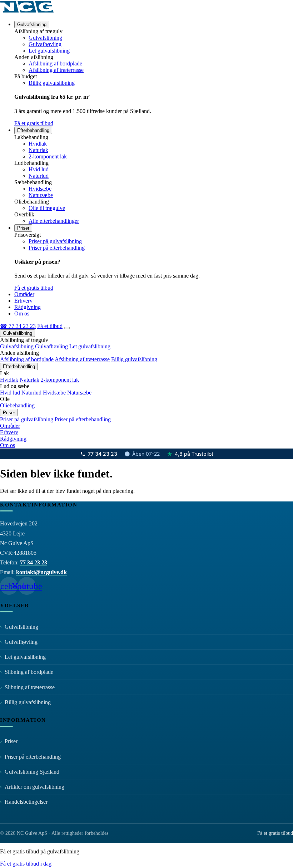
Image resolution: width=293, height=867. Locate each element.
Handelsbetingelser (27, 802)
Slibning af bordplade (29, 672)
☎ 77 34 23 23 (18, 326)
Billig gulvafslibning (52, 83)
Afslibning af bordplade (55, 63)
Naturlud (39, 176)
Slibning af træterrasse (30, 687)
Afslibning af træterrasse (56, 70)
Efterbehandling (33, 130)
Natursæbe (41, 195)
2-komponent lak (48, 156)
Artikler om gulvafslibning (35, 787)
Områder (24, 294)
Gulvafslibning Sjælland (32, 772)
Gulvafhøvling (45, 44)
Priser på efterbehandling (57, 248)
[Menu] (67, 328)
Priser (23, 228)
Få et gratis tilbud (33, 123)
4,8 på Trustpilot (190, 454)
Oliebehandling (17, 405)
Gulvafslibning (31, 24)
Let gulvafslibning (49, 51)
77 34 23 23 (102, 454)
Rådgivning (27, 307)
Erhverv (23, 301)
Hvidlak (38, 144)
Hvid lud (39, 169)
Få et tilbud (50, 326)
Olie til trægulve (47, 208)
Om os (21, 313)
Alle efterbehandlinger (54, 221)
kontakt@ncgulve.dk (41, 572)
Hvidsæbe (40, 189)
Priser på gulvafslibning (55, 241)
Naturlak (38, 150)
